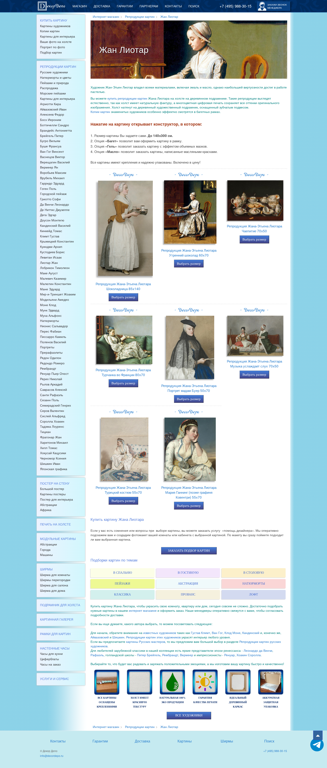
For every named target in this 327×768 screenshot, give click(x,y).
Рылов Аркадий (51, 384)
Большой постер (52, 489)
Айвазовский (100, 637)
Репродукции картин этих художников (153, 637)
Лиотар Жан (49, 263)
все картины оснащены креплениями (107, 702)
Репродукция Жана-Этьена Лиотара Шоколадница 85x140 (123, 286)
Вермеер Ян (49, 167)
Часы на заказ (50, 664)
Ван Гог (217, 632)
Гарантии (125, 6)
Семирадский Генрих (55, 405)
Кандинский (250, 632)
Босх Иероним (50, 120)
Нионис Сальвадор (54, 326)
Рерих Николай (51, 379)
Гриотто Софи (50, 199)
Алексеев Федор (52, 114)
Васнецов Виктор (52, 157)
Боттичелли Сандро (54, 125)
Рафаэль (97, 655)
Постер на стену (54, 483)
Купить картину (53, 20)
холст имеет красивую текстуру (140, 702)
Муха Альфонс (51, 315)
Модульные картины (58, 538)
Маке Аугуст (49, 273)
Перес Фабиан (50, 331)
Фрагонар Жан (51, 437)
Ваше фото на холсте (56, 42)
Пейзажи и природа (54, 83)
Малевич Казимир (53, 278)
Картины (185, 740)
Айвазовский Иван (53, 109)
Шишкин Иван (50, 463)
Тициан (45, 432)
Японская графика (53, 469)
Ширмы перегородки (55, 580)
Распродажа (49, 88)
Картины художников (55, 26)
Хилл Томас (48, 448)
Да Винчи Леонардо (54, 204)
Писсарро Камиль (53, 337)
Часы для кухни (51, 654)
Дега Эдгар (48, 215)
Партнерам (148, 6)
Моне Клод (48, 305)
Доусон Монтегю (52, 220)
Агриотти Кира (50, 104)
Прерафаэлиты (51, 352)
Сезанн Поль (49, 400)
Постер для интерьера (56, 499)
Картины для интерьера (57, 36)
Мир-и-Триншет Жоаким (58, 294)
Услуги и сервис (54, 678)
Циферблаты (49, 659)
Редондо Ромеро (52, 363)
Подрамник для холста (60, 605)
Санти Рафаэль (51, 395)
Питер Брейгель (148, 655)
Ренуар (229, 655)
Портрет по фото (52, 47)
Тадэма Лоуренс (52, 426)
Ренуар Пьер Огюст (54, 373)
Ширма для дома (52, 590)
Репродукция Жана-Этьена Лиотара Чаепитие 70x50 (254, 228)
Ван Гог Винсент (52, 151)
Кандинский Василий (55, 225)
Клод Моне (232, 632)
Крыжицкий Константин (57, 241)
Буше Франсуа (50, 146)
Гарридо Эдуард (52, 183)
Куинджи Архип (51, 247)
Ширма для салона (54, 585)
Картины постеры (53, 494)
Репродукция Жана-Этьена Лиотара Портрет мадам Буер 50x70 (188, 388)
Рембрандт (48, 368)
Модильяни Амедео (54, 299)
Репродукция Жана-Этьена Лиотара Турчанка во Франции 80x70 (123, 372)
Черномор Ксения (53, 458)
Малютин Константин (55, 284)
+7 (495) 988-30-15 (235, 6)
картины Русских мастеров (145, 641)
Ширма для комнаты (55, 575)
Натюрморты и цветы (55, 77)
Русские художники (54, 72)
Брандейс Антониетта (56, 130)
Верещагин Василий (55, 162)
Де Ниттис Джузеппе (55, 210)
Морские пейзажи (53, 93)
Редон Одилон (50, 358)
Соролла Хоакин (52, 421)
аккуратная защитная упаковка (270, 702)
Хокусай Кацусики (53, 453)
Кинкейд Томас (51, 231)
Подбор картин (51, 52)
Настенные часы (54, 648)
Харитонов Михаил (54, 442)
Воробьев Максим (53, 172)
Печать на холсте (55, 524)
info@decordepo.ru (51, 756)
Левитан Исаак (51, 257)
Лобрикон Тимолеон (55, 268)
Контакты (173, 6)
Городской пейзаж (53, 194)
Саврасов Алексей (53, 389)
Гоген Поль (48, 188)
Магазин (80, 6)
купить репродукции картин (127, 98)
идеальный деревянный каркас (238, 702)
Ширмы (46, 569)
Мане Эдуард (50, 289)
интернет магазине (143, 610)
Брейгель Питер (51, 136)
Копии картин (50, 31)
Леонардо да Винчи (258, 650)
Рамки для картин (55, 634)
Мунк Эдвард (49, 310)
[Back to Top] (318, 735)
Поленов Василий (53, 342)
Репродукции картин (58, 66)
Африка (45, 510)
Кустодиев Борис (52, 252)
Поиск (193, 6)
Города (45, 549)
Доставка (102, 6)
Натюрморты (49, 321)
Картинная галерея (56, 619)
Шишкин (118, 637)
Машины (46, 555)
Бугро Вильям (50, 141)
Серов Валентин (52, 411)
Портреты (47, 347)
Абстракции (48, 505)
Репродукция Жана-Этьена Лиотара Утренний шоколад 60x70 (188, 252)
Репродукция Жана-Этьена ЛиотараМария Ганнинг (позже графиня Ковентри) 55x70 (188, 492)
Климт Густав (49, 236)
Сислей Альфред (52, 416)
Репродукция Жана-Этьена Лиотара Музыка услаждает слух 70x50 (254, 363)
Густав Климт (200, 632)
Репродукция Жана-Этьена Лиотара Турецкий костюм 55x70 (123, 490)
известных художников (159, 632)
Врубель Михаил (52, 178)
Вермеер (186, 655)
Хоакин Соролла (248, 655)
